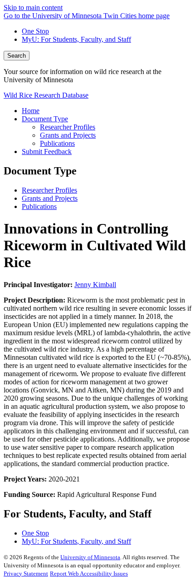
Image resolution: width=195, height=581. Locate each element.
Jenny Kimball (95, 284)
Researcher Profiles (49, 190)
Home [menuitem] (30, 110)
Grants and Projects (50, 198)
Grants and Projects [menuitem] (68, 135)
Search (16, 55)
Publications (39, 206)
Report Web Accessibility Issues (89, 573)
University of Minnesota (90, 557)
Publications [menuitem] (57, 143)
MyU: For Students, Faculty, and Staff (76, 39)
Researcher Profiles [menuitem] (67, 127)
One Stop (35, 31)
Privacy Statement (26, 573)
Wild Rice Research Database (46, 95)
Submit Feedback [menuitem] (47, 151)
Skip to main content (33, 7)
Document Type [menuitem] (45, 119)
